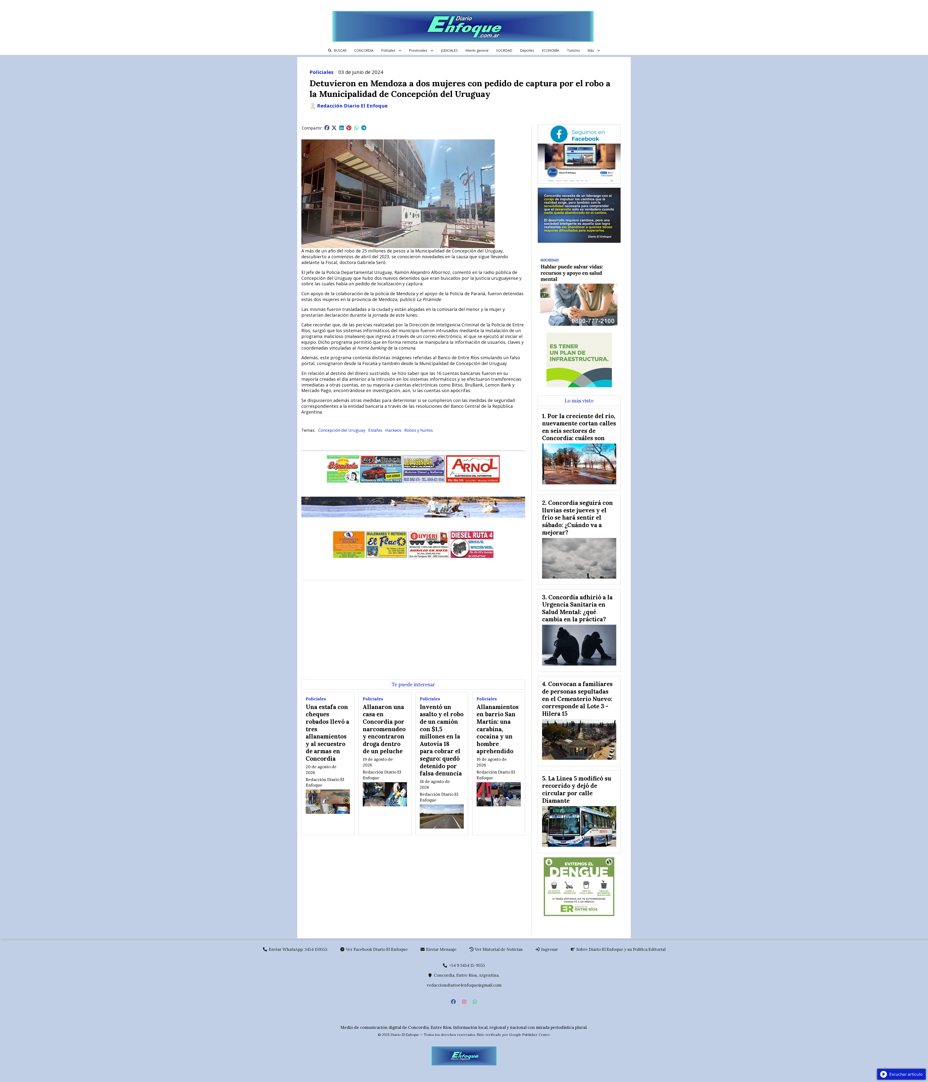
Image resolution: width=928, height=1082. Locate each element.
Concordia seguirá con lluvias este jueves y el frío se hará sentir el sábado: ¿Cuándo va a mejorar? (577, 517)
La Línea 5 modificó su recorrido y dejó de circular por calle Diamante (576, 789)
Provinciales (418, 50)
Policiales (388, 50)
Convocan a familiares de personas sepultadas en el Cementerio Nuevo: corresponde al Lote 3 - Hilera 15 (577, 698)
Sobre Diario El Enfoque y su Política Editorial (620, 949)
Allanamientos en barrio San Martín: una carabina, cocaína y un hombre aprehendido (498, 729)
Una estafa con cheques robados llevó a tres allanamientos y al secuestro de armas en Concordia (327, 732)
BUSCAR (340, 50)
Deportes (527, 50)
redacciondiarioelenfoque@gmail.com (464, 985)
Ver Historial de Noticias (498, 949)
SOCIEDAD (504, 50)
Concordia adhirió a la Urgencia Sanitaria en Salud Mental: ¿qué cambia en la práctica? (577, 608)
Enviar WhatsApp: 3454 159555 (297, 949)
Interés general (476, 50)
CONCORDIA (364, 50)
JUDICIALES (449, 50)
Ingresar (549, 949)
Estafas (375, 430)
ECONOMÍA (550, 50)
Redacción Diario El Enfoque (352, 106)
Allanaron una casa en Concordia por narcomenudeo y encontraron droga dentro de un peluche (384, 729)
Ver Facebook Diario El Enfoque (376, 949)
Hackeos (393, 430)
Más (591, 50)
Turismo (573, 50)
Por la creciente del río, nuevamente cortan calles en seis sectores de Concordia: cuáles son (579, 427)
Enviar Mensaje (441, 949)
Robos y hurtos (418, 430)
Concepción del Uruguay (341, 430)
